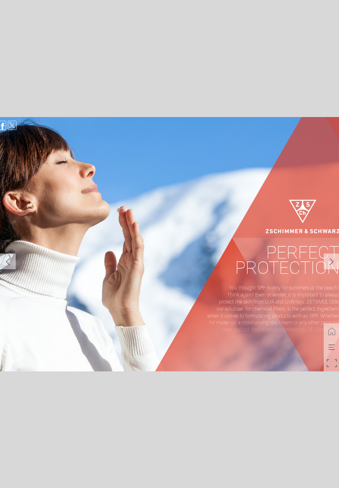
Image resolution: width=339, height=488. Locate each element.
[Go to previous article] (8, 261)
